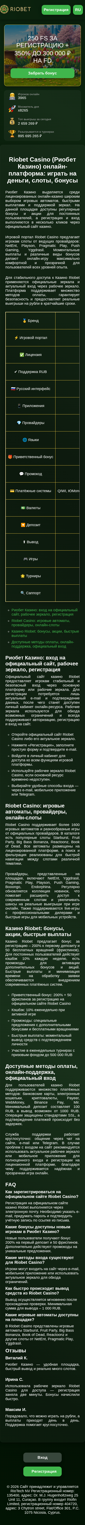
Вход (43, 1457)
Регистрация (56, 10)
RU (78, 10)
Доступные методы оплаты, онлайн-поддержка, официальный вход (43, 644)
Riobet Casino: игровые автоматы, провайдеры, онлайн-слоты (41, 623)
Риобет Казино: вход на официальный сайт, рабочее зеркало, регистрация (45, 612)
